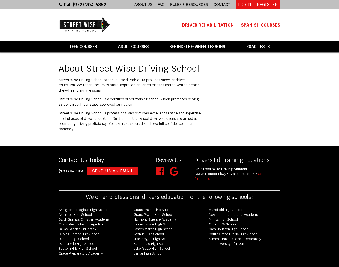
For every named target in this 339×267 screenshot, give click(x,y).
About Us (143, 4)
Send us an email (112, 171)
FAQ (161, 4)
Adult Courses (133, 46)
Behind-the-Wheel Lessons (197, 46)
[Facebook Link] (162, 175)
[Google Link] (174, 175)
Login (244, 4)
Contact (222, 4)
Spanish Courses (260, 25)
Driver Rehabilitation (208, 25)
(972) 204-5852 (71, 171)
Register (267, 4)
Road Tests (258, 46)
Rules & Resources (189, 4)
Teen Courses (83, 46)
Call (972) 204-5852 (84, 5)
